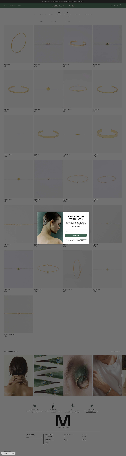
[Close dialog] (87, 214)
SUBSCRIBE (76, 235)
